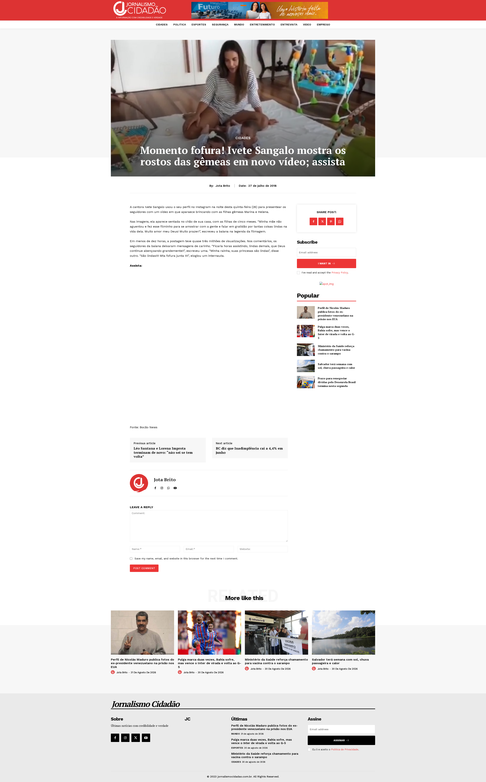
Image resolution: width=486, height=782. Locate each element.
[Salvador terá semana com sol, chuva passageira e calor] (306, 366)
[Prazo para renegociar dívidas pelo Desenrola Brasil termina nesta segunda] (306, 382)
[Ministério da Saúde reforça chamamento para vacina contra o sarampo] (306, 349)
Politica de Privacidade (344, 749)
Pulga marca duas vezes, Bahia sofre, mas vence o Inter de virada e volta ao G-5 (336, 332)
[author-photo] (113, 672)
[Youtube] (146, 738)
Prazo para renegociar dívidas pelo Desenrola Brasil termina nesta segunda (337, 381)
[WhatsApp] (339, 221)
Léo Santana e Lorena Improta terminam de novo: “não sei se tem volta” (163, 452)
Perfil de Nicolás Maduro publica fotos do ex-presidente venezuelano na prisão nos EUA (335, 313)
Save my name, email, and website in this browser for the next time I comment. (186, 558)
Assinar (339, 740)
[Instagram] (125, 738)
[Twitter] (322, 221)
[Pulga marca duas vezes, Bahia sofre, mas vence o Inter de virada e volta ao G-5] (306, 331)
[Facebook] (313, 221)
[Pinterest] (331, 221)
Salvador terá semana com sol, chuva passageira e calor (336, 366)
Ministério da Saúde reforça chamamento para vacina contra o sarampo (336, 349)
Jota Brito (222, 185)
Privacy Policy (339, 272)
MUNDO (235, 733)
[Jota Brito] (139, 483)
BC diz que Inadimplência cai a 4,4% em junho (249, 450)
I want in (324, 263)
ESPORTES (237, 748)
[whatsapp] (168, 487)
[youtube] (175, 487)
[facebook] (155, 487)
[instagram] (161, 487)
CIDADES (243, 138)
